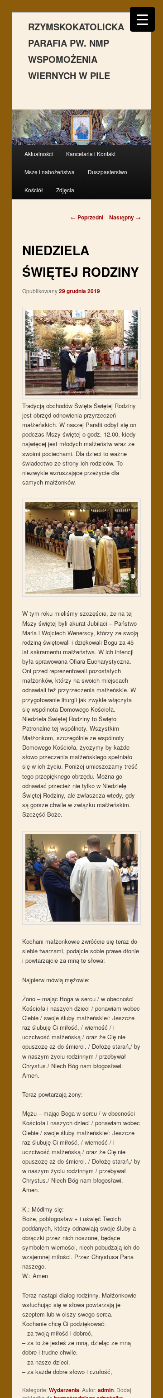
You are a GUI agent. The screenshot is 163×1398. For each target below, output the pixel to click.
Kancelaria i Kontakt (90, 153)
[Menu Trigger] (142, 19)
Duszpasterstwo (107, 172)
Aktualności (38, 153)
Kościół (33, 190)
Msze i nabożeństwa (49, 172)
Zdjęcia (65, 190)
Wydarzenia (64, 1390)
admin (106, 1390)
